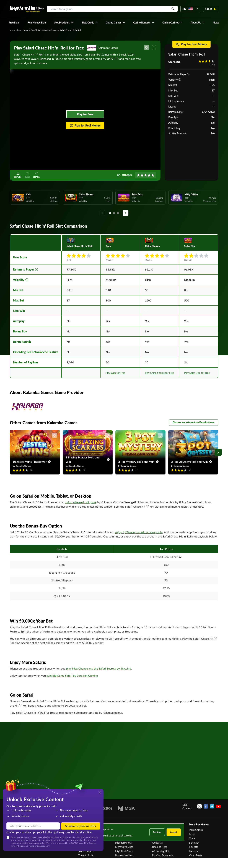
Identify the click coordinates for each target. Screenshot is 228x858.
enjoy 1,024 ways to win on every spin (139, 532)
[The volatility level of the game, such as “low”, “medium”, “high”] (179, 79)
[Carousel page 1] (110, 213)
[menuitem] (64, 22)
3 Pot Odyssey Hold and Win (189, 462)
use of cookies (124, 835)
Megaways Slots (124, 847)
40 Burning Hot (160, 851)
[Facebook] (205, 806)
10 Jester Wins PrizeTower (29, 462)
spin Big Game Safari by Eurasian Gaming (72, 675)
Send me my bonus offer (80, 826)
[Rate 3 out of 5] (145, 175)
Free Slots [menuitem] (14, 22)
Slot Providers (86, 851)
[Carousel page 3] (118, 213)
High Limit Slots (124, 851)
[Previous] (102, 213)
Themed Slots (85, 855)
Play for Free (85, 114)
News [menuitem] (216, 22)
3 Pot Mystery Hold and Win (136, 462)
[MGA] (126, 808)
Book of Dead (159, 847)
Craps (192, 838)
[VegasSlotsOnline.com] (27, 9)
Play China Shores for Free (159, 372)
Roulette (193, 847)
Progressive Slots (124, 855)
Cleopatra (157, 842)
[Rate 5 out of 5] (152, 175)
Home (25, 30)
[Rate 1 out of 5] (138, 175)
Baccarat (194, 851)
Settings (157, 832)
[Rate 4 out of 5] (149, 175)
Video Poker (195, 855)
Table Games (196, 829)
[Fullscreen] (154, 47)
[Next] (125, 213)
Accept (173, 832)
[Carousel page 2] (114, 213)
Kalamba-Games (49, 30)
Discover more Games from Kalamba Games (193, 422)
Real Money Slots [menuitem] (37, 22)
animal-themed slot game (80, 502)
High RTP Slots (123, 842)
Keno (192, 834)
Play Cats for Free (115, 372)
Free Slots (35, 30)
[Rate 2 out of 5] (142, 175)
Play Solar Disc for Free (197, 372)
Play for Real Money (88, 125)
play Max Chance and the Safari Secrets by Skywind (98, 668)
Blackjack (194, 842)
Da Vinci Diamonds (162, 855)
